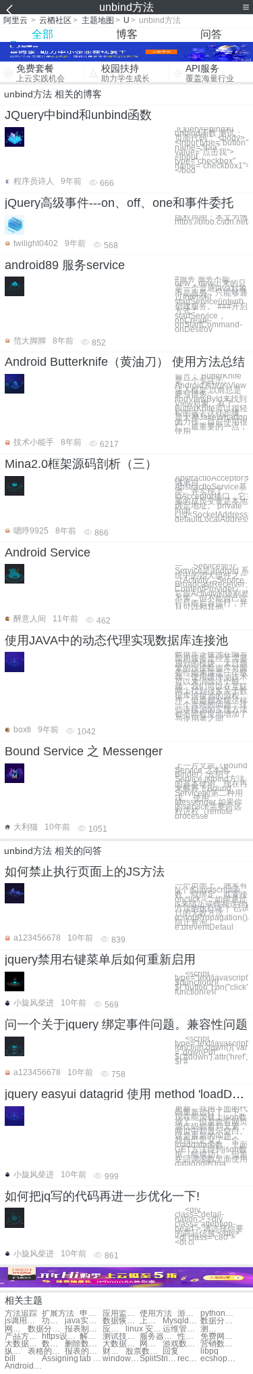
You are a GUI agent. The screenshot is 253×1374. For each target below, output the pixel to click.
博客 (127, 34)
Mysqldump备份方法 (181, 1321)
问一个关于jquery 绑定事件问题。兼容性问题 (126, 1024)
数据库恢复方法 (53, 1344)
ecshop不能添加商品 (218, 1359)
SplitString (158, 1359)
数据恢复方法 (121, 1321)
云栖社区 (55, 20)
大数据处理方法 (23, 1344)
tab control (91, 1359)
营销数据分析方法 (218, 1344)
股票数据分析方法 (144, 1351)
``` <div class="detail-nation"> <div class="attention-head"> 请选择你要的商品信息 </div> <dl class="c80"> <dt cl (209, 1226)
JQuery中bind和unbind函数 (78, 115)
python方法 (218, 1313)
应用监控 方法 (121, 1313)
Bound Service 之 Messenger (84, 751)
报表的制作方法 (83, 1351)
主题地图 (98, 20)
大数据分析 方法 (121, 1344)
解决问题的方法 (91, 1336)
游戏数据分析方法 (181, 1344)
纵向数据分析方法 (16, 1351)
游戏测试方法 (188, 1313)
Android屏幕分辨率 (23, 1366)
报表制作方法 (83, 1329)
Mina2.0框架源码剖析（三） (81, 464)
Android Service (47, 552)
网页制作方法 (16, 1329)
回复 (171, 1351)
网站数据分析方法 (151, 1344)
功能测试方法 (53, 1321)
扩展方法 (58, 1313)
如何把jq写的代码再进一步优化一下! (102, 1196)
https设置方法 (60, 1336)
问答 (211, 34)
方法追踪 (21, 1313)
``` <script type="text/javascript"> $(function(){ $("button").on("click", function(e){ (211, 983)
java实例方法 (83, 1321)
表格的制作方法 (46, 1351)
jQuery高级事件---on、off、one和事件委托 (119, 203)
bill (10, 1359)
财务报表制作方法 (114, 1351)
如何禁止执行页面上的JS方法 (85, 871)
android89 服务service (65, 265)
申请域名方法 (91, 1313)
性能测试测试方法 (188, 1336)
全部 (42, 34)
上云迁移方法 (151, 1321)
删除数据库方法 (83, 1344)
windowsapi (121, 1359)
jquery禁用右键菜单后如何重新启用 (100, 959)
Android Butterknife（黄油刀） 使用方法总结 (125, 362)
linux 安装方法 (144, 1329)
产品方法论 (23, 1336)
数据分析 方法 (46, 1329)
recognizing (188, 1359)
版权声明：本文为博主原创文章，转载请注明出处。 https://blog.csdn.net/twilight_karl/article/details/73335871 (211, 219)
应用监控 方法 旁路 (114, 1329)
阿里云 (15, 20)
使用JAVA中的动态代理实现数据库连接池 (116, 640)
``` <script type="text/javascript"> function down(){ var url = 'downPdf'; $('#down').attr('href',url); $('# (211, 1050)
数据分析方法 (218, 1321)
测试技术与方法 (121, 1336)
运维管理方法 (181, 1329)
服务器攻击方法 (158, 1336)
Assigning (60, 1359)
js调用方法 (23, 1321)
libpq (209, 1351)
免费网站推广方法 (218, 1336)
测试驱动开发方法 (211, 1329)
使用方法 (156, 1313)
